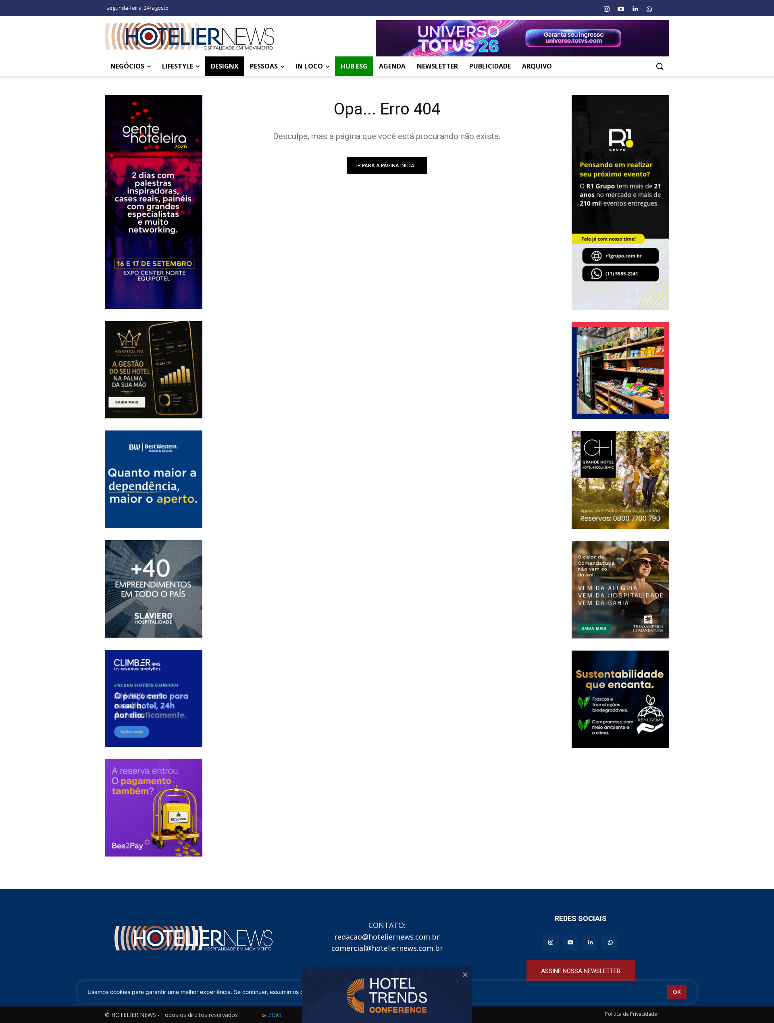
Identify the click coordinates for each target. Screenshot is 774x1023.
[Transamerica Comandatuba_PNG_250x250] (620, 589)
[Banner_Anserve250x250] (620, 371)
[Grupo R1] (620, 202)
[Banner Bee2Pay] (153, 808)
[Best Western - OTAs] (153, 479)
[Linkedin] (635, 9)
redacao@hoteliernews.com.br (387, 937)
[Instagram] (606, 9)
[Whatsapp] (649, 9)
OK (677, 991)
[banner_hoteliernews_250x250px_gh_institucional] (620, 480)
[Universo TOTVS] (522, 38)
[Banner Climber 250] (153, 698)
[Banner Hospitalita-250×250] (153, 370)
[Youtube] (621, 9)
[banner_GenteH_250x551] (153, 202)
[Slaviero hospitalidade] (153, 589)
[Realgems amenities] (620, 699)
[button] (659, 66)
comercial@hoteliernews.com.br (387, 948)
